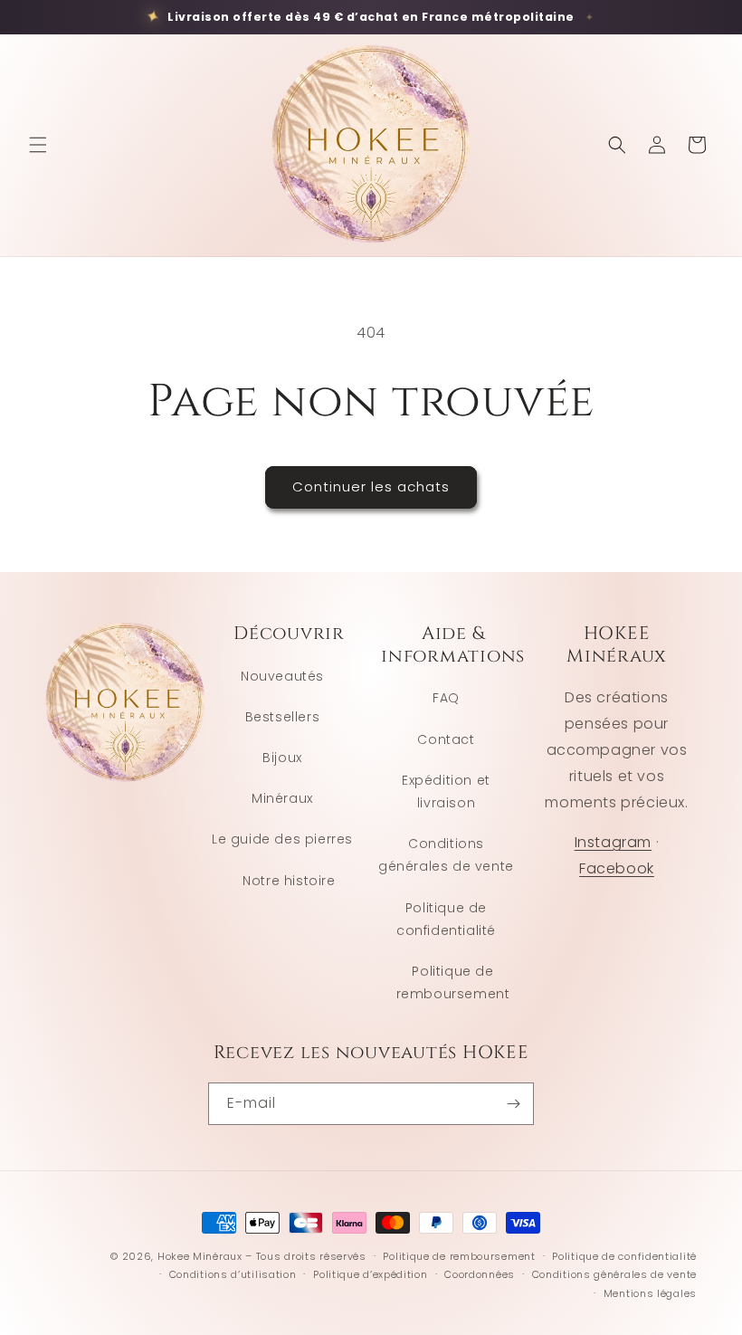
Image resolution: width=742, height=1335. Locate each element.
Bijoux (282, 758)
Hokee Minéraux (200, 1256)
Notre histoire (289, 881)
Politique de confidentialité (446, 919)
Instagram (613, 842)
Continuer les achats (371, 486)
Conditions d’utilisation (233, 1274)
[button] (38, 145)
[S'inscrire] (513, 1103)
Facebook (616, 868)
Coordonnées (479, 1274)
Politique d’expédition (370, 1274)
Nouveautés (282, 676)
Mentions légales (650, 1293)
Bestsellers (282, 717)
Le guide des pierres (282, 839)
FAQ (446, 698)
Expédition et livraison (446, 791)
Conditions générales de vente (446, 854)
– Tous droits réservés (305, 1256)
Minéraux (282, 798)
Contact (445, 739)
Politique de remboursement (453, 982)
